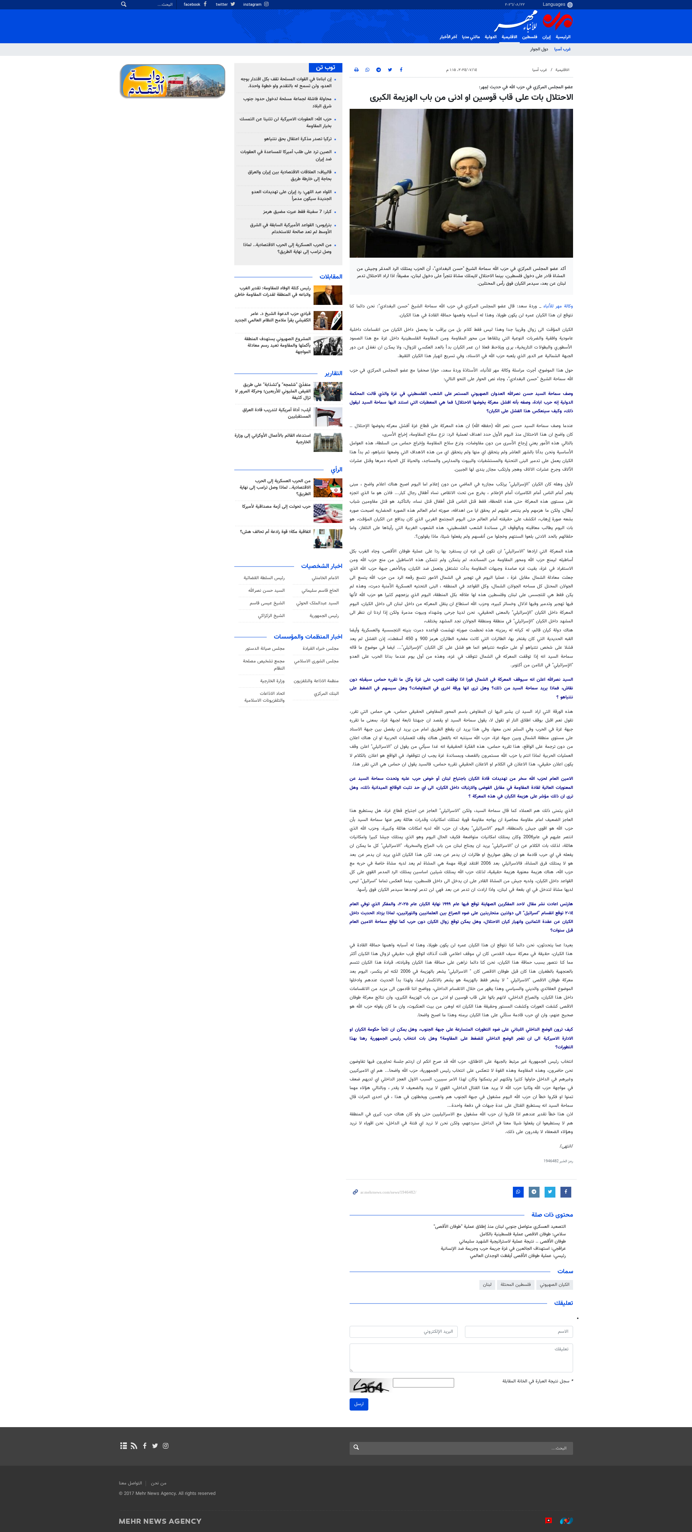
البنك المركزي (326, 693)
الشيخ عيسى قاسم (267, 603)
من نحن (159, 1483)
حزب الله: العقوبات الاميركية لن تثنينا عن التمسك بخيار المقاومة (286, 123)
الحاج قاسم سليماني (320, 590)
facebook (192, 5)
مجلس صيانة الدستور (265, 648)
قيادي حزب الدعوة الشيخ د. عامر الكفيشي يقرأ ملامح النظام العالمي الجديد (273, 317)
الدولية (491, 37)
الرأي (336, 470)
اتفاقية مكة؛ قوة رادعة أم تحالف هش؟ (275, 532)
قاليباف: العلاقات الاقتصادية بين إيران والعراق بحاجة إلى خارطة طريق (290, 176)
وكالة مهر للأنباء (558, 306)
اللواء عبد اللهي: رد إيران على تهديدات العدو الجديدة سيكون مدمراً (292, 195)
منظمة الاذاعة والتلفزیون (316, 681)
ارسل (359, 1404)
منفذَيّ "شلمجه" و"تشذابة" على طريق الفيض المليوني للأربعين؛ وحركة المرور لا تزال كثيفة (273, 391)
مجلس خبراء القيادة (321, 648)
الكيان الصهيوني (554, 1284)
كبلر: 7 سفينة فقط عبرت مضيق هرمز (297, 212)
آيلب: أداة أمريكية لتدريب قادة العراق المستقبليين (277, 413)
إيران (546, 37)
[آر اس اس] (133, 1447)
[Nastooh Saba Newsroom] (563, 1521)
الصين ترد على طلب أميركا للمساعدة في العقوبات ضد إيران (286, 155)
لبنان (487, 1284)
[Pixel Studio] (545, 1521)
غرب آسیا (562, 49)
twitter (222, 5)
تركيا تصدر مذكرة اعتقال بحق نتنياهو (298, 139)
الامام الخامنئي (325, 578)
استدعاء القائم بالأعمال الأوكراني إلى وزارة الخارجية (273, 439)
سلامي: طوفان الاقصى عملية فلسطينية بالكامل (523, 1234)
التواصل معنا (130, 1483)
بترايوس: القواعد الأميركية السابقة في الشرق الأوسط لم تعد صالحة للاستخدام (291, 229)
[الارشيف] (123, 1447)
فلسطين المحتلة (516, 1284)
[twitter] (155, 1447)
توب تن (325, 67)
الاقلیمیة (509, 37)
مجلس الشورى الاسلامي (316, 661)
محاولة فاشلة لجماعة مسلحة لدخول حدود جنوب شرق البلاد (287, 103)
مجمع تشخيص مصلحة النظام (264, 665)
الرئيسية (563, 37)
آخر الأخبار (448, 37)
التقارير (333, 373)
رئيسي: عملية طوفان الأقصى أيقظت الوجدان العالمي (518, 1256)
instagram (253, 5)
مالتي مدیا (471, 37)
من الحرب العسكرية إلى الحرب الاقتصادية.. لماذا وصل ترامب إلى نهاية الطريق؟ (287, 248)
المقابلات (331, 277)
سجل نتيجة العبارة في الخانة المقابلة (537, 1381)
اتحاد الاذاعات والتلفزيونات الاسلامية (264, 697)
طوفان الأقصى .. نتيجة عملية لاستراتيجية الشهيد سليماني (512, 1241)
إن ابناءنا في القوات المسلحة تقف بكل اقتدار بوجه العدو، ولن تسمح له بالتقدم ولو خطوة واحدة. (286, 83)
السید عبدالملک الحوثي (317, 603)
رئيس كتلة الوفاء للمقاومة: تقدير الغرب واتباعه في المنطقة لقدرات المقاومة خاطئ (273, 291)
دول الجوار (539, 49)
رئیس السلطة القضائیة (264, 578)
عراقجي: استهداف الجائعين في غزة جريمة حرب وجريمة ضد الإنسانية (503, 1248)
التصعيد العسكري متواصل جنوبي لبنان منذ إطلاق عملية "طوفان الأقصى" (500, 1226)
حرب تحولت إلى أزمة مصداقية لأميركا (276, 506)
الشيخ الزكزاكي (271, 616)
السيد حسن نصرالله (266, 590)
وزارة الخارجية (272, 681)
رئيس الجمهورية (324, 616)
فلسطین (529, 37)
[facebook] (144, 1447)
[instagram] (165, 1447)
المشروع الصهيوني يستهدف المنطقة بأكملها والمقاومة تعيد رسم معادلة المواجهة (277, 346)
